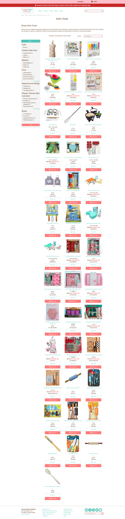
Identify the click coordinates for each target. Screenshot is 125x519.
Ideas (61, 11)
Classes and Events (47, 514)
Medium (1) (26, 57)
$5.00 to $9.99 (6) (27, 75)
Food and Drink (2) (28, 106)
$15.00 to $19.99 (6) (28, 79)
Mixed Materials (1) (28, 63)
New (51, 11)
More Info (52, 67)
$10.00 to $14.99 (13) (28, 77)
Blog (65, 516)
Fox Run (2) (26, 116)
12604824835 (25, 514)
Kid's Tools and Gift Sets (38, 15)
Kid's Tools (47, 15)
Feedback (45, 516)
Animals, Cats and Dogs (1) (30, 98)
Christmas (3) (26, 86)
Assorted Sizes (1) (28, 53)
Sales (56, 11)
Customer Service (68, 511)
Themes (46, 11)
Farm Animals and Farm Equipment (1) (29, 103)
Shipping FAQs (67, 509)
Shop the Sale (86, 5)
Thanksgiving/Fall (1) (28, 90)
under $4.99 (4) (27, 72)
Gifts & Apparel (28, 15)
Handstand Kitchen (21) (29, 118)
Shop (40, 11)
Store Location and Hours (49, 512)
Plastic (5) (25, 65)
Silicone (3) (26, 67)
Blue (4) (25, 47)
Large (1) (25, 55)
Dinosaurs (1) (26, 100)
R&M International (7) (28, 120)
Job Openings (67, 512)
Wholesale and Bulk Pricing (49, 511)
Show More (37, 81)
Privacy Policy (67, 514)
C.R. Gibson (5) (27, 114)
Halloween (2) (27, 88)
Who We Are (45, 509)
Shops (22, 15)
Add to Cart (53, 71)
